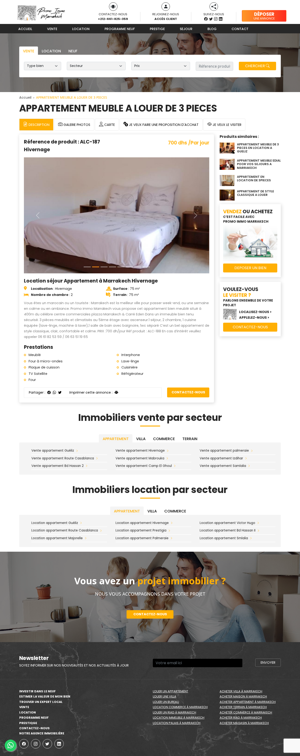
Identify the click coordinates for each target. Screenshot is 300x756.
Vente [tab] (28, 51)
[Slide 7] (146, 267)
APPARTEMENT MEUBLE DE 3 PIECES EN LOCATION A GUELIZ (258, 148)
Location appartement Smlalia (224, 538)
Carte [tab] (109, 124)
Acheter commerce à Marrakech (246, 712)
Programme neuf (120, 29)
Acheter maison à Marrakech (243, 696)
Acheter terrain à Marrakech (243, 707)
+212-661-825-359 (113, 19)
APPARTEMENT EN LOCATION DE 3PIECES (254, 178)
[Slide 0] (87, 267)
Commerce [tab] (164, 439)
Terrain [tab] (189, 439)
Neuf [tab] (72, 51)
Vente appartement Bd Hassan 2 (57, 466)
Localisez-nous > (255, 312)
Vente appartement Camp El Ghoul (144, 466)
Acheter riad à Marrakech (241, 718)
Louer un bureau (166, 702)
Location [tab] (51, 51)
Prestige (157, 29)
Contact (240, 29)
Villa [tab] (141, 439)
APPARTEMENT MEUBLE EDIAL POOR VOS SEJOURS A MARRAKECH (259, 164)
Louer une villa (164, 696)
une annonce (264, 15)
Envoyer (268, 662)
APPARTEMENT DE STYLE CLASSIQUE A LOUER (255, 193)
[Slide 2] (104, 267)
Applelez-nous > (254, 317)
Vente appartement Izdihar (221, 458)
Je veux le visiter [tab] (226, 124)
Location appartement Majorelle (57, 538)
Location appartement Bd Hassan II (227, 530)
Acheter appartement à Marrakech (248, 702)
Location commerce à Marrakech (180, 707)
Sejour (186, 29)
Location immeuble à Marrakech (178, 718)
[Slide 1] (95, 267)
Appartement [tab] (116, 439)
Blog (212, 29)
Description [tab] (38, 124)
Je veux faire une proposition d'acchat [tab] (163, 124)
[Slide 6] (137, 267)
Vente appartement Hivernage (140, 450)
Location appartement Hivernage (142, 523)
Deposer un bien (250, 268)
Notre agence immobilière (41, 733)
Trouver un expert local (41, 702)
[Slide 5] (129, 267)
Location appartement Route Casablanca (64, 530)
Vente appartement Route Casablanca (62, 458)
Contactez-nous (188, 392)
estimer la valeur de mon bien (44, 696)
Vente (52, 29)
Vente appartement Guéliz (52, 450)
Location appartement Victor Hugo (227, 523)
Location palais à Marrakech (176, 723)
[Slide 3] (112, 267)
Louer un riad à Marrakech (174, 712)
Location (81, 29)
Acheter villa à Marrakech (241, 691)
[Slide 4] (120, 267)
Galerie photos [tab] (76, 124)
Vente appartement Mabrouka (140, 458)
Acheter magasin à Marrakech (244, 723)
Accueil (25, 29)
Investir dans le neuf (37, 691)
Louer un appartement (170, 691)
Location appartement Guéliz (54, 523)
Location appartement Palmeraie (142, 538)
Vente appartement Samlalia (223, 466)
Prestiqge (28, 723)
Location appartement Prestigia (141, 530)
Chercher (255, 66)
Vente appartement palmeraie (224, 450)
